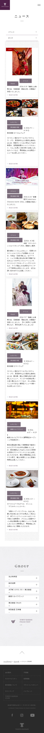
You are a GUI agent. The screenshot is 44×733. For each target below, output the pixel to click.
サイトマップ (9, 691)
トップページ (7, 661)
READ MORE (13, 95)
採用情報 (26, 679)
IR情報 (26, 672)
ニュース (16, 661)
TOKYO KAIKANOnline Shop (26, 621)
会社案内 (8, 672)
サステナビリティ (11, 679)
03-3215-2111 (26, 705)
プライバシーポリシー (31, 685)
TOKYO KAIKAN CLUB (11, 697)
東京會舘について (11, 685)
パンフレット (28, 691)
